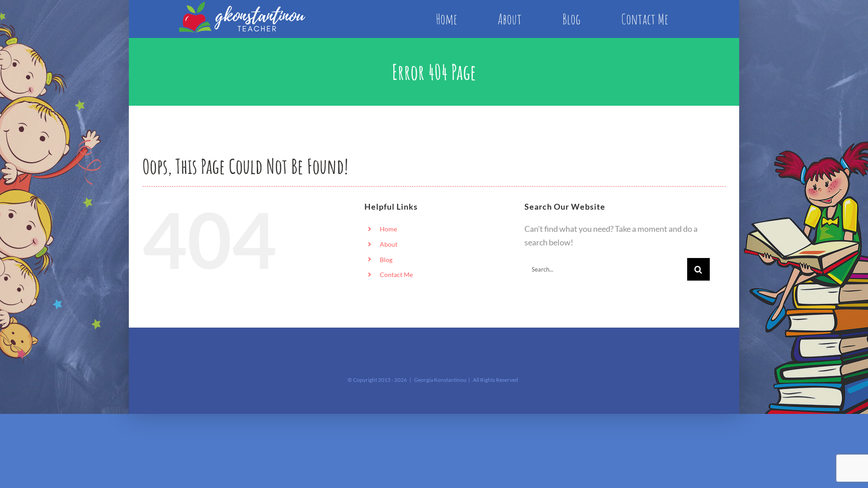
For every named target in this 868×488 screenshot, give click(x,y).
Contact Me (396, 274)
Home (388, 229)
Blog (386, 259)
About (388, 244)
